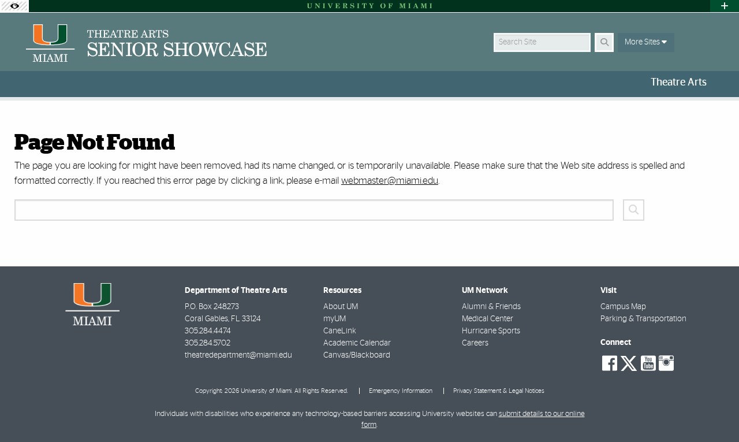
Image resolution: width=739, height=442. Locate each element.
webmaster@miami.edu (389, 180)
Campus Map (623, 307)
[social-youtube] (648, 363)
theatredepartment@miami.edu (238, 355)
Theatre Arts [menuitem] (679, 82)
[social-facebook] (609, 363)
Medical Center (487, 319)
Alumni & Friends (491, 307)
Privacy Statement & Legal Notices (498, 391)
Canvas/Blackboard (356, 355)
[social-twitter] (628, 362)
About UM (340, 307)
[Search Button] (604, 42)
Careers (475, 343)
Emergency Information (400, 391)
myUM (334, 319)
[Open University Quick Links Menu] (724, 6)
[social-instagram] (666, 363)
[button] (713, 409)
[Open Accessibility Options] (14, 6)
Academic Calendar (357, 343)
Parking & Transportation (643, 319)
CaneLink (339, 331)
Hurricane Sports (491, 331)
